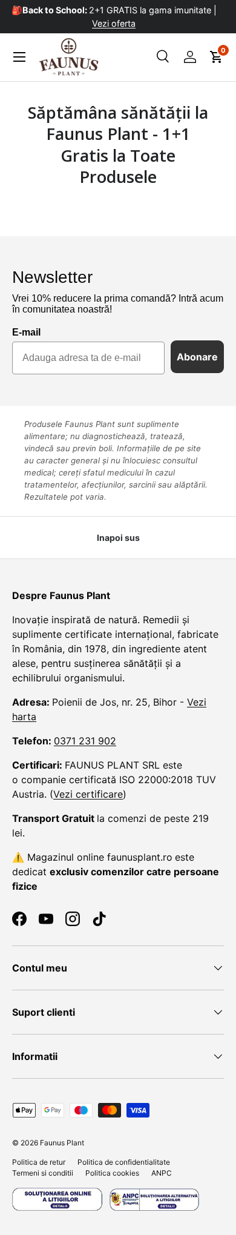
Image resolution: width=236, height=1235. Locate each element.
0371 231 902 (85, 741)
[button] (216, 57)
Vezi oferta (118, 23)
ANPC (161, 1172)
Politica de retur (38, 1162)
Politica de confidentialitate (123, 1162)
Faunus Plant (62, 1142)
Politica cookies (112, 1172)
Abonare (197, 357)
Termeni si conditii (42, 1172)
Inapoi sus (118, 537)
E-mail (26, 332)
